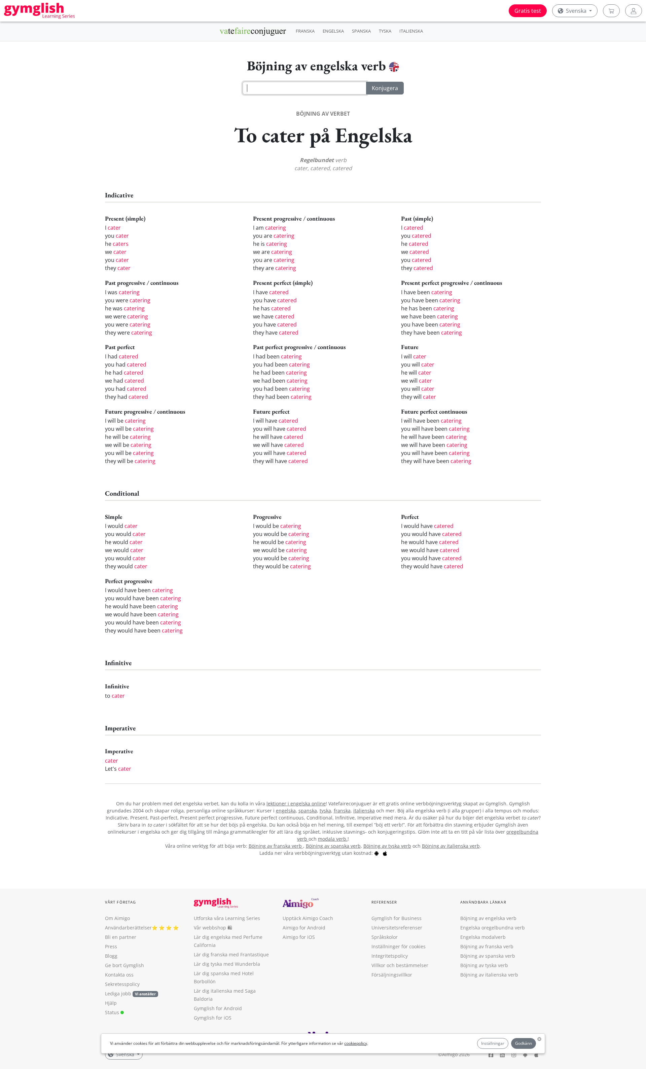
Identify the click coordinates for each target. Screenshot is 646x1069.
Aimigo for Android (304, 927)
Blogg (111, 956)
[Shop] (611, 10)
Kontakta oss (119, 974)
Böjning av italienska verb (451, 846)
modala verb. (333, 839)
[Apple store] (385, 852)
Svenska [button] (576, 10)
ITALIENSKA (411, 31)
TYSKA (385, 31)
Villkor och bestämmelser (399, 965)
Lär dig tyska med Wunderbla (227, 964)
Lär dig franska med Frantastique (231, 954)
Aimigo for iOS (299, 937)
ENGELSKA (333, 31)
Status (112, 1012)
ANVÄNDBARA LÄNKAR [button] (483, 902)
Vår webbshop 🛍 (213, 927)
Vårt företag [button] (120, 902)
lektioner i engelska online (296, 803)
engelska (286, 810)
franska (342, 810)
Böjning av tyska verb (387, 846)
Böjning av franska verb (276, 846)
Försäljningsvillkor (391, 974)
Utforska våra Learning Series (227, 918)
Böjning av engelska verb (488, 918)
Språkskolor (384, 937)
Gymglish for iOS (212, 1018)
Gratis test (527, 10)
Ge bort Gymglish (124, 965)
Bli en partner (120, 937)
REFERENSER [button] (384, 902)
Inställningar (492, 1043)
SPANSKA (361, 31)
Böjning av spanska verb (333, 846)
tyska (325, 810)
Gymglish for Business (396, 918)
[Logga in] (633, 10)
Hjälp (111, 1003)
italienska (364, 810)
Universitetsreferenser (396, 927)
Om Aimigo (117, 918)
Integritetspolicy (389, 956)
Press (111, 946)
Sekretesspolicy (122, 984)
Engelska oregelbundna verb (492, 927)
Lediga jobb (118, 993)
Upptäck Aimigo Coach (308, 918)
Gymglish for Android (218, 1008)
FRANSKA (305, 31)
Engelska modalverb (483, 937)
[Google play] (376, 852)
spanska (307, 810)
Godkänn (523, 1043)
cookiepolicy (355, 1043)
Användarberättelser (128, 927)
